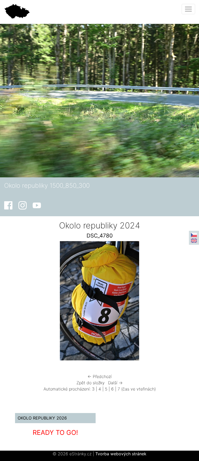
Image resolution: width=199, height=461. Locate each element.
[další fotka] (181, 302)
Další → (115, 382)
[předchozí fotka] (18, 302)
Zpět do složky (90, 382)
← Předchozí (100, 376)
